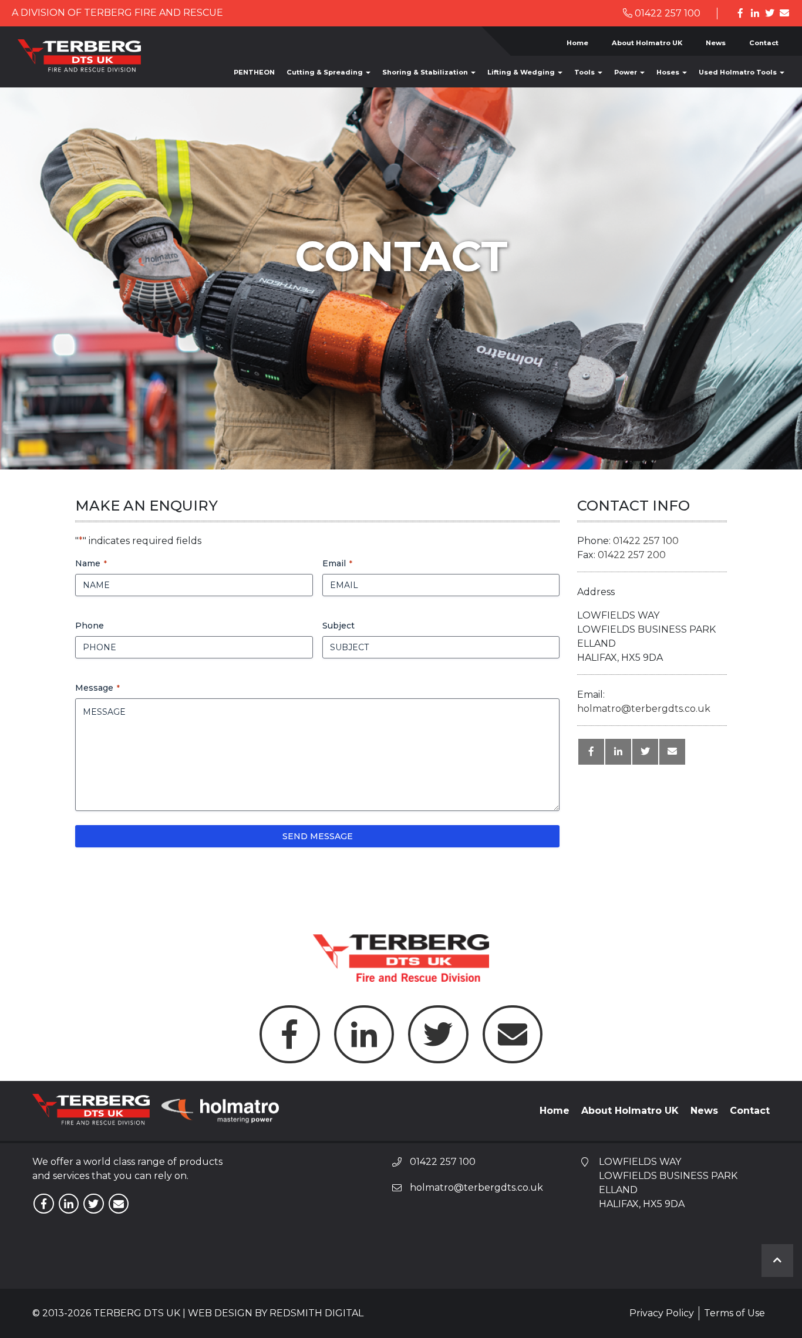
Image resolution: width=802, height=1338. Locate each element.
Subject (338, 625)
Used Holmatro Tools (739, 72)
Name (91, 563)
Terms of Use (734, 1313)
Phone (89, 625)
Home (577, 43)
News (716, 43)
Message (97, 687)
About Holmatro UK (647, 43)
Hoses (668, 72)
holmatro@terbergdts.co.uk (643, 708)
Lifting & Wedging (522, 72)
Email (337, 563)
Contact (764, 43)
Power (626, 72)
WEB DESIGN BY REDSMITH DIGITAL (275, 1313)
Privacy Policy (661, 1313)
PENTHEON (254, 72)
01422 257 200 (632, 554)
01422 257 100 (666, 13)
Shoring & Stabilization (426, 72)
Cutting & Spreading (326, 72)
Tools (585, 72)
